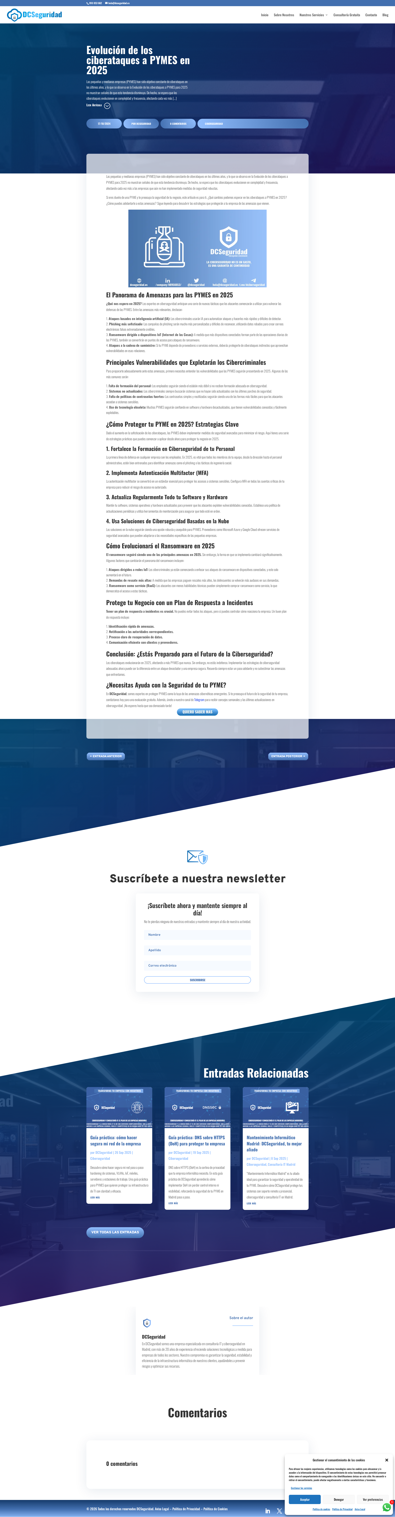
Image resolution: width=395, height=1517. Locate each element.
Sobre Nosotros (284, 15)
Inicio (264, 15)
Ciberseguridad (214, 123)
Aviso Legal (360, 1509)
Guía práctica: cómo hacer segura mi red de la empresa (115, 1140)
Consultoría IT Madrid (281, 1164)
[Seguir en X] (279, 1511)
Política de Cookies (215, 1508)
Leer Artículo (94, 105)
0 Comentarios (178, 123)
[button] (387, 1460)
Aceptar (305, 1499)
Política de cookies (321, 1509)
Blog (385, 15)
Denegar (339, 1499)
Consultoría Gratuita (346, 15)
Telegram (199, 699)
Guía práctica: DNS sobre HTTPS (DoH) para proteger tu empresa (196, 1140)
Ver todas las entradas (115, 1232)
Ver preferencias (373, 1499)
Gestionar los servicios (301, 1488)
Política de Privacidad (342, 1509)
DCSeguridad (143, 123)
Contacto (371, 15)
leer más (95, 1197)
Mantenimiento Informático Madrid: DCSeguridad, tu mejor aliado (274, 1143)
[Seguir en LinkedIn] (268, 1511)
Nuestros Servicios (312, 15)
